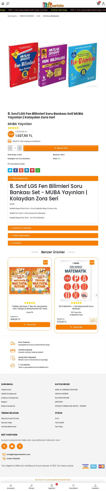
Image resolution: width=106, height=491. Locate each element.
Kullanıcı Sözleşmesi (9, 398)
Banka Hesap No (8, 406)
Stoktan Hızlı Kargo (54, 10)
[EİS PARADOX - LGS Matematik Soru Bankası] (76, 280)
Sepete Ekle (62, 148)
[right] (96, 295)
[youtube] (12, 446)
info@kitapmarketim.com (18, 454)
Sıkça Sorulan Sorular (10, 418)
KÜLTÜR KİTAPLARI (62, 398)
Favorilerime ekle (17, 164)
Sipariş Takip (6, 422)
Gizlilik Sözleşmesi (8, 393)
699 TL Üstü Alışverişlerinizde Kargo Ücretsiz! (23, 10)
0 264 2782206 (13, 458)
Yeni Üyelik (59, 422)
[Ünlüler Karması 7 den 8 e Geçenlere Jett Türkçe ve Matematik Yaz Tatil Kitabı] (29, 280)
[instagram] (4, 446)
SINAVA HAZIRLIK (61, 393)
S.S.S (57, 418)
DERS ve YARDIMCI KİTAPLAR (66, 389)
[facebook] (20, 446)
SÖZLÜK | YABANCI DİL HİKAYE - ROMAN (70, 406)
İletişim (4, 402)
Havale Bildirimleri (8, 426)
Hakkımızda (6, 389)
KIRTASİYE (59, 402)
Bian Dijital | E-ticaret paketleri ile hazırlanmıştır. (53, 480)
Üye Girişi (59, 426)
